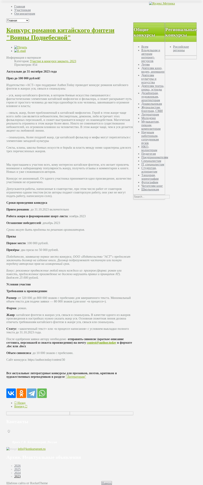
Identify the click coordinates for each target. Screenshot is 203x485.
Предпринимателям (154, 157)
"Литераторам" (76, 376)
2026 (17, 465)
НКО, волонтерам (149, 148)
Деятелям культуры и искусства (148, 79)
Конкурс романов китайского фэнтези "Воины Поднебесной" (60, 34)
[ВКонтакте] (11, 393)
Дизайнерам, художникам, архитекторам (150, 96)
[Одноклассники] (21, 393)
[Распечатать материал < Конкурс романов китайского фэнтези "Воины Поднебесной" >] (20, 47)
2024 (17, 472)
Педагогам (148, 153)
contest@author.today (101, 342)
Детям (145, 64)
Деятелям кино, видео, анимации (153, 69)
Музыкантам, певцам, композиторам (151, 125)
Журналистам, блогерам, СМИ (152, 109)
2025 (17, 469)
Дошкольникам (151, 103)
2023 (17, 476)
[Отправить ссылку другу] (20, 51)
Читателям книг (152, 185)
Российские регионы (181, 48)
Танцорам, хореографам (150, 176)
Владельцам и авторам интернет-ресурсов (150, 56)
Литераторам (150, 114)
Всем (144, 46)
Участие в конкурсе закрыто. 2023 (53, 61)
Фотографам (149, 182)
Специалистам (151, 161)
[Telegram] (31, 393)
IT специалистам (152, 164)
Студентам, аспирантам (149, 169)
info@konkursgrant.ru (32, 449)
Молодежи (148, 118)
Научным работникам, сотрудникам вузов (150, 138)
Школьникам (150, 189)
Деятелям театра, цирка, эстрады (152, 87)
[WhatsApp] (42, 393)
